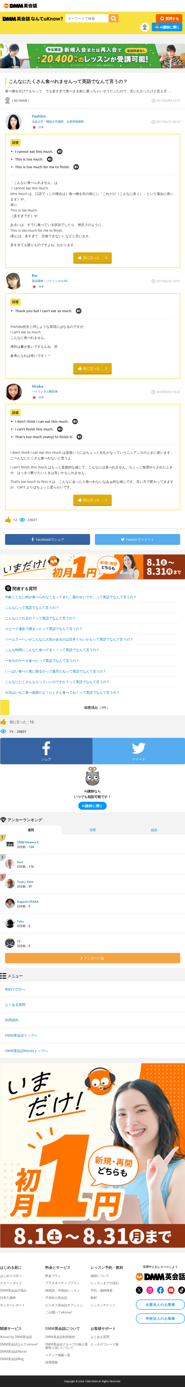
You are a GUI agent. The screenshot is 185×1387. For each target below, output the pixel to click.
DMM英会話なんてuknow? (19, 1344)
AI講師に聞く (170, 27)
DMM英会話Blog (12, 1359)
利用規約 (12, 1020)
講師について (100, 1276)
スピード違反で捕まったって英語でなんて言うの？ (44, 628)
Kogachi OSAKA (28, 901)
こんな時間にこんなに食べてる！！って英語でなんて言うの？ (52, 649)
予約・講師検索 (101, 1290)
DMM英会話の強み (13, 1290)
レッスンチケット (103, 1305)
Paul (20, 862)
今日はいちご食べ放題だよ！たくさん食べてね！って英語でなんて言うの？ (62, 692)
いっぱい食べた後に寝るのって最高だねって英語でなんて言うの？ (55, 671)
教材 (94, 1297)
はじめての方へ (11, 1276)
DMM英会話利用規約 (60, 1337)
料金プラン (53, 1276)
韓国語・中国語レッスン (62, 1290)
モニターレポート (12, 1305)
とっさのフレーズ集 (105, 1344)
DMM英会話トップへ (21, 1035)
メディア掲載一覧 (57, 1355)
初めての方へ (15, 989)
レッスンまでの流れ (105, 1283)
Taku (20, 921)
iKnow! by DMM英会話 (16, 1337)
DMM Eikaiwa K (28, 842)
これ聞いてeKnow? (58, 1312)
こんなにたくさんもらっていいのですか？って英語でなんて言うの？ (57, 681)
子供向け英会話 (56, 1297)
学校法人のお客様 (160, 1318)
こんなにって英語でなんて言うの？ (32, 607)
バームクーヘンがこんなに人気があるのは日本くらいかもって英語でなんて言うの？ (69, 639)
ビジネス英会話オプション (64, 1305)
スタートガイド (11, 1283)
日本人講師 (8, 1297)
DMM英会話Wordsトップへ (26, 1050)
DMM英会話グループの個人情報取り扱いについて (66, 1346)
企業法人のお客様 (160, 1304)
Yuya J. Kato (25, 881)
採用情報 (51, 1362)
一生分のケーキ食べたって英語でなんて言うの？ (42, 660)
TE (18, 941)
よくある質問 (15, 1004)
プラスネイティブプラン (62, 1283)
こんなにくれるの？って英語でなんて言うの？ (40, 618)
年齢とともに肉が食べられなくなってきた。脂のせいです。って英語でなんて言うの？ (71, 597)
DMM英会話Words (13, 1351)
